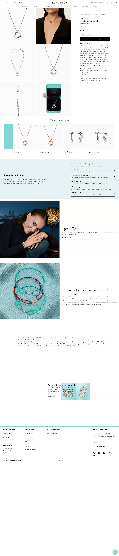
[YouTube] (94, 455)
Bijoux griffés (87, 14)
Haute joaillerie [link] (25, 6)
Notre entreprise (29, 429)
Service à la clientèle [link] (18, 2)
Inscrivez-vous (101, 446)
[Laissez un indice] (81, 26)
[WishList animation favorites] (112, 2)
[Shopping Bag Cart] (116, 2)
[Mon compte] (107, 2)
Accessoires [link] (85, 6)
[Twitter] (109, 453)
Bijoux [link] (35, 6)
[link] (7, 2)
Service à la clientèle (9, 429)
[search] (2, 2)
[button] (2, 2)
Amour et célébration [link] (48, 6)
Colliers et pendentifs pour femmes (98, 14)
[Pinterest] (104, 453)
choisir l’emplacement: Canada (12, 460)
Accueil (81, 14)
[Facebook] (99, 453)
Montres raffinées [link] (63, 6)
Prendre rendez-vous (98, 2)
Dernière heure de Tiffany (100, 429)
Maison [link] (75, 6)
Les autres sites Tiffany (53, 429)
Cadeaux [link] (95, 6)
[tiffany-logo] (59, 3)
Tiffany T (82, 18)
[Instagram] (94, 453)
